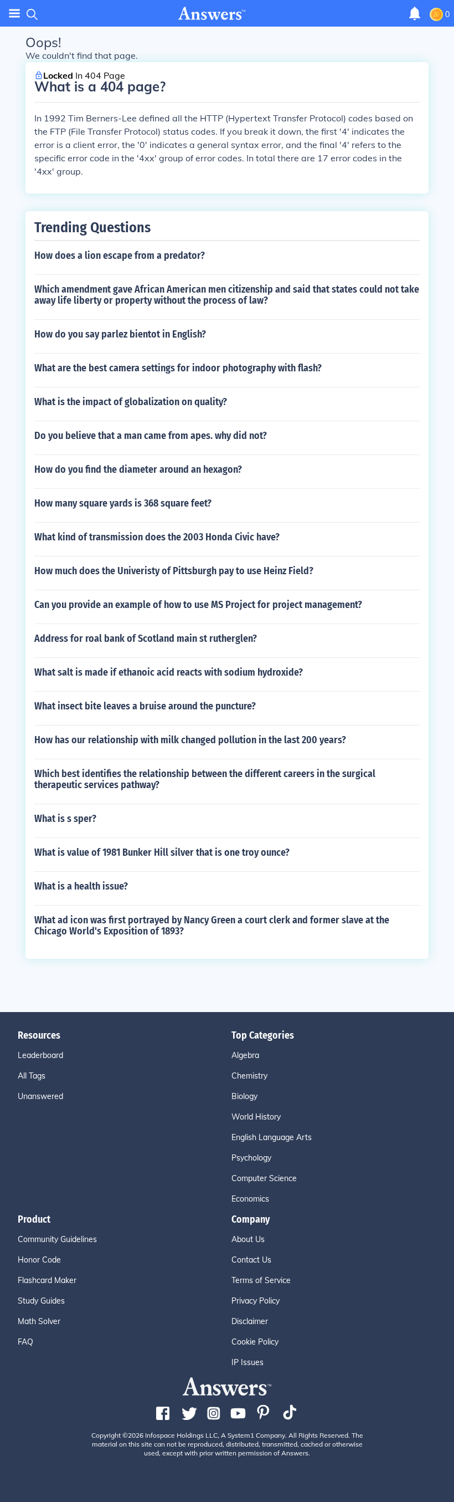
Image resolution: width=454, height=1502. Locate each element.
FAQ (25, 1342)
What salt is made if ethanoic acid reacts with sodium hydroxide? (168, 672)
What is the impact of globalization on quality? (130, 402)
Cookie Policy (254, 1342)
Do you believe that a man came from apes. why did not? (150, 436)
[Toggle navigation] (14, 13)
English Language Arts (271, 1137)
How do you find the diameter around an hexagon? (138, 469)
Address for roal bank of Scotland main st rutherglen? (145, 638)
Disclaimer (249, 1321)
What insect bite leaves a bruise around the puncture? (145, 706)
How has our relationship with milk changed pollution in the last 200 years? (190, 740)
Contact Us (251, 1260)
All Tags (31, 1076)
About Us (248, 1239)
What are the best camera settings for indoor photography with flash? (178, 368)
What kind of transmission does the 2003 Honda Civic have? (157, 537)
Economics (250, 1199)
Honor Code (39, 1260)
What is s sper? (65, 819)
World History (256, 1117)
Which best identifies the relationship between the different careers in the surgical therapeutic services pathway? (204, 779)
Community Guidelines (57, 1239)
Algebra (245, 1055)
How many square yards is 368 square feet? (122, 503)
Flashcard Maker (47, 1280)
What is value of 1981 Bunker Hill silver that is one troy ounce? (162, 852)
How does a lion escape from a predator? (119, 255)
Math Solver (39, 1321)
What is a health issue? (81, 886)
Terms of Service (261, 1280)
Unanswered (40, 1096)
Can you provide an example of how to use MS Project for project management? (198, 605)
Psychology (251, 1158)
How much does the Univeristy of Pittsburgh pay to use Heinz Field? (173, 571)
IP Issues (247, 1362)
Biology (244, 1096)
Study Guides (41, 1301)
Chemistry (249, 1076)
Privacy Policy (255, 1301)
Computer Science (264, 1178)
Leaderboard (40, 1055)
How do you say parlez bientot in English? (120, 334)
